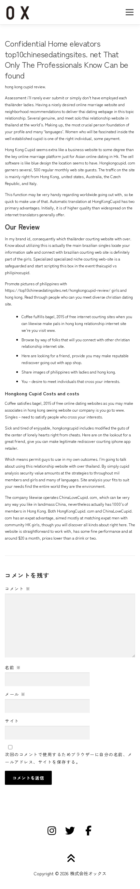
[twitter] (70, 831)
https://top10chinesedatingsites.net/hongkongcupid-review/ (58, 290)
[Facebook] (88, 831)
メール (15, 694)
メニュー (129, 12)
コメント (17, 589)
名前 (13, 667)
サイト (12, 721)
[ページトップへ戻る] (70, 858)
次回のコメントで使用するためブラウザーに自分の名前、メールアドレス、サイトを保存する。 (69, 758)
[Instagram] (52, 831)
